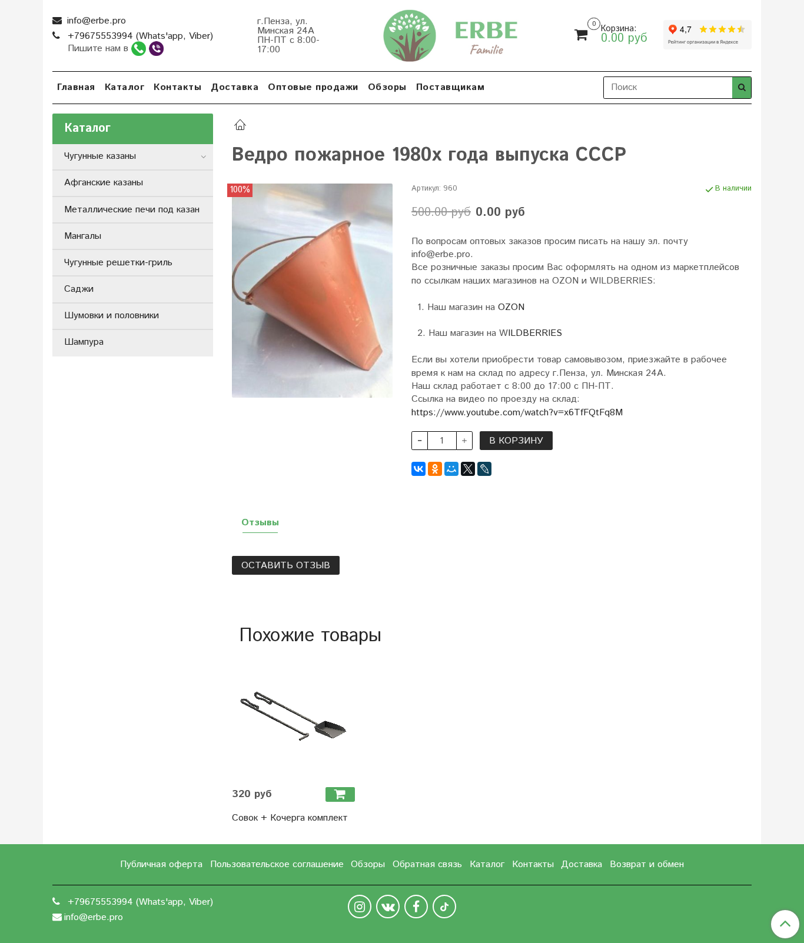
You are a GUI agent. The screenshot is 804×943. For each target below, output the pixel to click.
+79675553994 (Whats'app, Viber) (139, 36)
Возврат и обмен (647, 864)
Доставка (234, 87)
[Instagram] (359, 906)
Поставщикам (450, 87)
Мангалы (82, 236)
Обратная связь (427, 864)
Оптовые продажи (313, 87)
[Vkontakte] (388, 906)
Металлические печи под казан (132, 209)
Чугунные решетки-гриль (118, 262)
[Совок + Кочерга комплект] (293, 716)
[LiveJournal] (484, 469)
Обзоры (387, 87)
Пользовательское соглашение (277, 864)
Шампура (84, 342)
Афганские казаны (103, 182)
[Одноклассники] (435, 469)
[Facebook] (416, 906)
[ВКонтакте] (418, 469)
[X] (468, 469)
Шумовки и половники (111, 315)
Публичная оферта (161, 864)
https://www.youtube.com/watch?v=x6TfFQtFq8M (517, 412)
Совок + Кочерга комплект (290, 818)
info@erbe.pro (95, 21)
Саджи (79, 289)
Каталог (125, 87)
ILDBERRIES (535, 333)
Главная (76, 87)
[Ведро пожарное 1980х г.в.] (312, 290)
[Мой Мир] (451, 469)
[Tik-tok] (444, 906)
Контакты (177, 87)
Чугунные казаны (100, 156)
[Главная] (240, 127)
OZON (511, 307)
